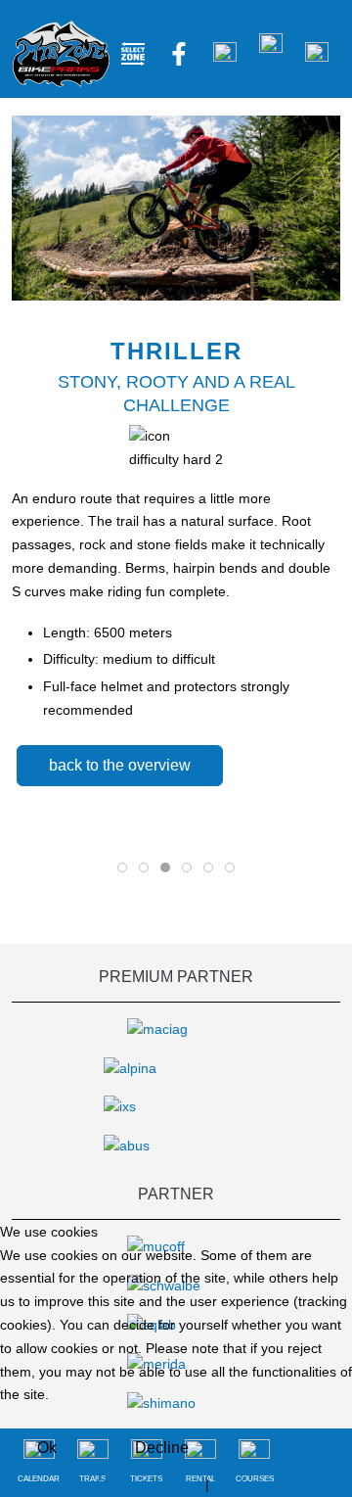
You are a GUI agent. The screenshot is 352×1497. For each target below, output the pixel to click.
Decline (162, 1447)
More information (148, 1484)
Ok (47, 1447)
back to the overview (120, 765)
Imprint (234, 1484)
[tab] (122, 867)
